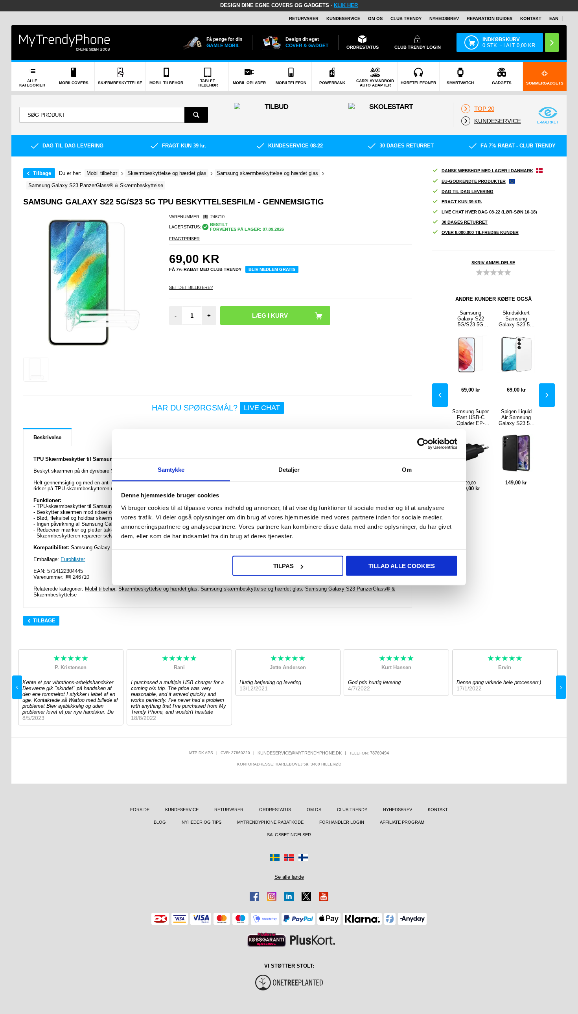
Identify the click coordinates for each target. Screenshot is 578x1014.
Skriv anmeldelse (493, 262)
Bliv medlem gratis (272, 269)
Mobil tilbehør (100, 589)
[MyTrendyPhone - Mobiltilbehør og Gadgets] (64, 42)
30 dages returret (465, 222)
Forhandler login (341, 822)
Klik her (346, 5)
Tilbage (42, 173)
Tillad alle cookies (401, 566)
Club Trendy (406, 18)
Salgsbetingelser (289, 834)
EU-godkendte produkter (474, 181)
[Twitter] (306, 896)
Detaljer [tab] (289, 469)
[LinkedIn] (289, 896)
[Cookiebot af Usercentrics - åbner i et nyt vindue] (422, 444)
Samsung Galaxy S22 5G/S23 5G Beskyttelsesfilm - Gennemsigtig (471, 319)
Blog (160, 822)
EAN (553, 18)
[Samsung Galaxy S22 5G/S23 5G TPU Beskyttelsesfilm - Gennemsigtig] (35, 369)
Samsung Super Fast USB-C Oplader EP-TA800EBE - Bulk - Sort (470, 417)
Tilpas (283, 566)
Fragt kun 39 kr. (462, 201)
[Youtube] (323, 896)
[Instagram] (271, 896)
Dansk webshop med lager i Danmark (487, 170)
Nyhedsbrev (444, 18)
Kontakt (530, 18)
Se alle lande (289, 877)
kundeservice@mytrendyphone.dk (300, 753)
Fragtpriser (184, 238)
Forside (139, 809)
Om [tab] (407, 469)
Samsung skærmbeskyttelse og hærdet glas (251, 589)
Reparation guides (489, 18)
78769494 (379, 753)
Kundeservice (343, 18)
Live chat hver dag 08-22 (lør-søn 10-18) (489, 212)
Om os (375, 18)
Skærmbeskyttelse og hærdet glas (157, 589)
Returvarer (303, 18)
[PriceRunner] (266, 940)
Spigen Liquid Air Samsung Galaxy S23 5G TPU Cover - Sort (516, 417)
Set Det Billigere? (191, 287)
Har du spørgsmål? (216, 407)
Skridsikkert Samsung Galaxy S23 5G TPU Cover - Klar (516, 319)
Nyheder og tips (201, 822)
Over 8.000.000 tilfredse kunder (480, 232)
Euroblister (73, 559)
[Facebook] (254, 896)
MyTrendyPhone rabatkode (270, 822)
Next (547, 395)
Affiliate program (402, 822)
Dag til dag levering (467, 191)
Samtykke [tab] (171, 469)
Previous (440, 395)
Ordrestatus (275, 809)
